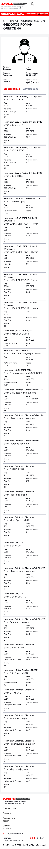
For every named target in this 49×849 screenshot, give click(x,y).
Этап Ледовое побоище (16, 443)
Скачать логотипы (7, 827)
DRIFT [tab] (32, 838)
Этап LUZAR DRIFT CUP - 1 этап (21, 308)
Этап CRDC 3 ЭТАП (14, 125)
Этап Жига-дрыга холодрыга (19, 418)
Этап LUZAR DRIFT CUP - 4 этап (21, 223)
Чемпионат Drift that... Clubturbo (19, 466)
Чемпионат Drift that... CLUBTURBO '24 (22, 198)
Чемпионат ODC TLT (13, 542)
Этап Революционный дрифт (19, 743)
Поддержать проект (9, 819)
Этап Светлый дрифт (15, 201)
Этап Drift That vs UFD (16, 673)
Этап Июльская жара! (15, 494)
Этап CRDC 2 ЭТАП (14, 150)
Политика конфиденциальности (13, 839)
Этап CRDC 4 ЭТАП (14, 99)
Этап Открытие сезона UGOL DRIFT (23, 373)
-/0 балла (32, 82)
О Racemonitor (9, 808)
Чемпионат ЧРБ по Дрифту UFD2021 (21, 670)
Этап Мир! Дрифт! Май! (16, 520)
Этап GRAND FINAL (14, 469)
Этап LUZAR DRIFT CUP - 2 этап (21, 280)
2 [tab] (43, 14)
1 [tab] (38, 14)
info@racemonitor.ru (14, 833)
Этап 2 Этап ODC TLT (15, 596)
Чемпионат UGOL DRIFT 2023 (18, 331)
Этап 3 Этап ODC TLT (15, 545)
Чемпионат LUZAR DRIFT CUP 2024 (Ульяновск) (20, 219)
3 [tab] (47, 14)
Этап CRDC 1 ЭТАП (14, 176)
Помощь (7, 813)
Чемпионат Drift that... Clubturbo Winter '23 (24, 390)
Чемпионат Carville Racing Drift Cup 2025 (23, 96)
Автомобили (31, 88)
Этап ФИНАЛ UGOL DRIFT (17, 333)
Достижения (12, 88)
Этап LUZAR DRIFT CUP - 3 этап (21, 252)
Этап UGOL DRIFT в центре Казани (22, 353)
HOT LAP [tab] (40, 838)
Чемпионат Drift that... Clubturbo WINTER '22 (24, 568)
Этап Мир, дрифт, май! (16, 769)
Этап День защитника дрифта (20, 392)
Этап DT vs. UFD (13, 692)
